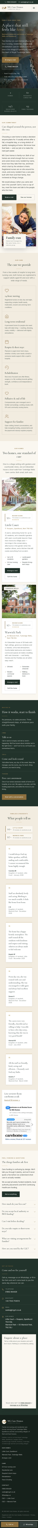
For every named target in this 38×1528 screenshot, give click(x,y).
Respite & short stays (9, 1473)
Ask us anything (11, 1194)
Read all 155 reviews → (12, 1100)
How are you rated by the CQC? (15, 1248)
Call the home (12, 576)
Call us (10, 1524)
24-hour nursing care (9, 1467)
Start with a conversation (14, 797)
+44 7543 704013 (12, 1301)
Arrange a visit (10, 60)
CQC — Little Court (8, 1498)
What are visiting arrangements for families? (16, 1240)
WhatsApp (29, 1524)
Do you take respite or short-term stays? (16, 1230)
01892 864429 (11, 2)
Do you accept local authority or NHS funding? (15, 1212)
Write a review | (10, 1139)
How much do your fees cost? (14, 1204)
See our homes (26, 197)
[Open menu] (34, 8)
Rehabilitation (6, 1476)
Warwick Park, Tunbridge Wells (12, 1454)
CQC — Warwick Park (9, 1501)
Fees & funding (7, 1479)
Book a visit (9, 197)
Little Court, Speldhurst (9, 1451)
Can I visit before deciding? (13, 1221)
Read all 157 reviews (23, 1139)
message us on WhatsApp (19, 1405)
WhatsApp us (6, 1495)
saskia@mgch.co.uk (27, 2)
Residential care (7, 1470)
